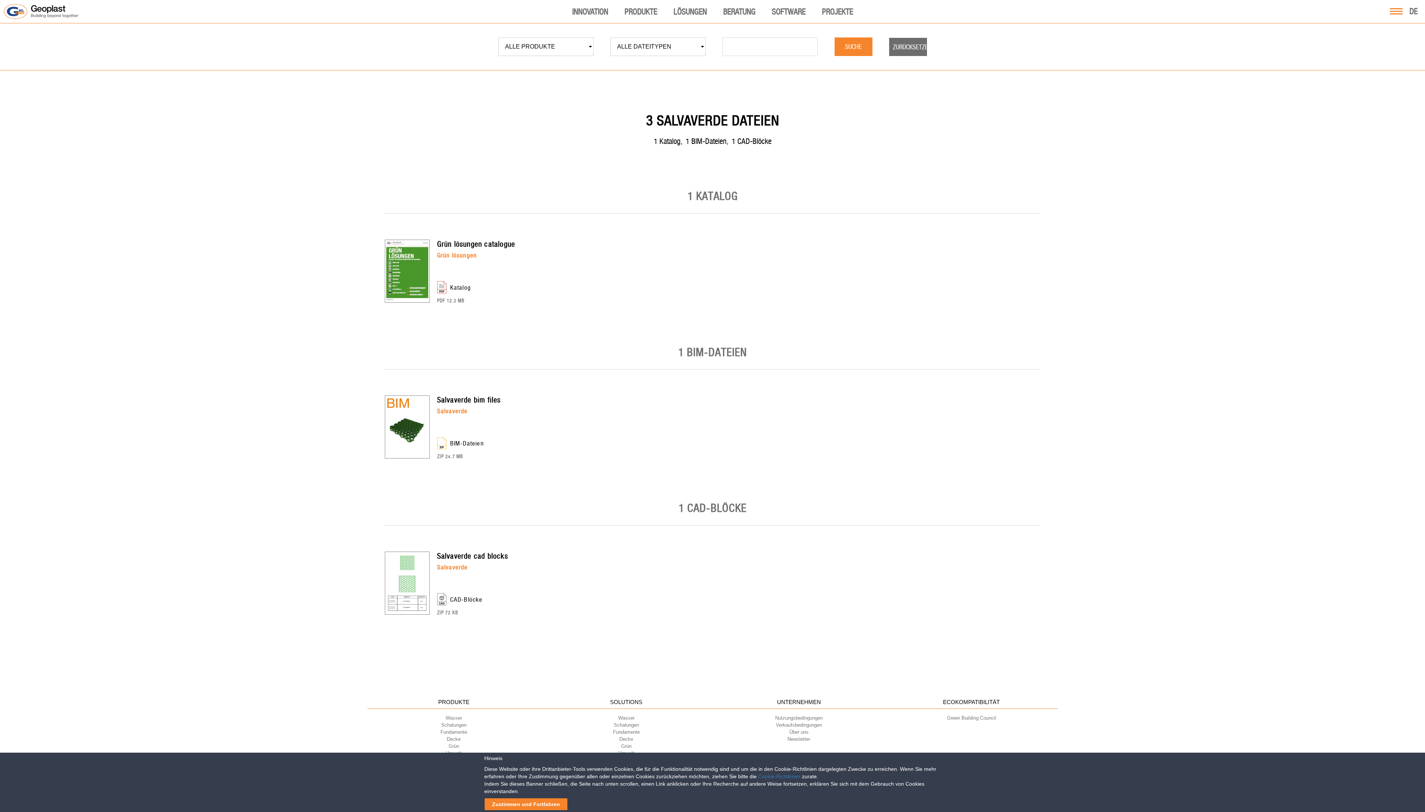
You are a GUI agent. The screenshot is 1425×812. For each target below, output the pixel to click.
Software (789, 11)
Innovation (590, 11)
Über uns (799, 732)
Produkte (641, 11)
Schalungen (453, 725)
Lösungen (690, 11)
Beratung (739, 11)
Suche (853, 46)
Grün (454, 746)
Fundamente (453, 732)
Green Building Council (971, 718)
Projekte (837, 11)
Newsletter (798, 739)
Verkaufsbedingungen (799, 725)
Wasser (454, 718)
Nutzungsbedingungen (799, 718)
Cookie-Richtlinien (779, 776)
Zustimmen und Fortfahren (526, 804)
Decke (454, 739)
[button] (546, 46)
